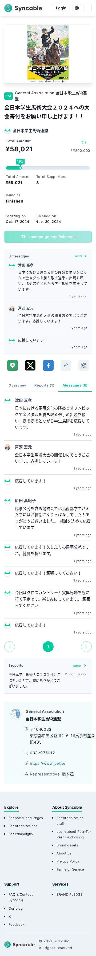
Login (61, 8)
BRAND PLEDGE (70, 895)
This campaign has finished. (48, 236)
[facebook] (48, 365)
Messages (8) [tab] (75, 385)
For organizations (23, 826)
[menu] (87, 8)
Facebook (17, 925)
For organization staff (70, 821)
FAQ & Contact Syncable (21, 897)
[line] (12, 365)
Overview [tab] (17, 385)
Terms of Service (70, 869)
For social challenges (26, 818)
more (78, 256)
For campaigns (21, 834)
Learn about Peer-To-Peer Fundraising (74, 834)
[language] (77, 8)
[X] (30, 365)
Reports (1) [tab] (44, 385)
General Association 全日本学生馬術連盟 (51, 96)
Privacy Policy (68, 861)
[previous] (9, 646)
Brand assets (67, 845)
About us (64, 853)
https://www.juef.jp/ (47, 763)
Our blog (16, 908)
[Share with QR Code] (83, 365)
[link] (66, 365)
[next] (86, 646)
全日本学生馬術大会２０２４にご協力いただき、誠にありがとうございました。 (35, 680)
